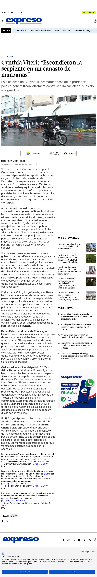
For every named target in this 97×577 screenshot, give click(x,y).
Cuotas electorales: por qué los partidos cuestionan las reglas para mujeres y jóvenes (68, 296)
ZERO (14, 516)
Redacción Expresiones (13, 161)
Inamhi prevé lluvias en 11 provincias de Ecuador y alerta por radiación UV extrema (77, 326)
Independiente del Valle (40, 30)
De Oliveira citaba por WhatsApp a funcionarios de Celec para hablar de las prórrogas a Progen (77, 355)
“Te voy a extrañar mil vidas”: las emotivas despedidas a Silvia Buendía (76, 336)
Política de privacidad (87, 552)
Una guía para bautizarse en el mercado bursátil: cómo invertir (69, 246)
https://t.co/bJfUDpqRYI (17, 483)
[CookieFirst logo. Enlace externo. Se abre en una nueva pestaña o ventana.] (3, 553)
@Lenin (47, 473)
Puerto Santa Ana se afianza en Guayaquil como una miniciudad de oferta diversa (69, 270)
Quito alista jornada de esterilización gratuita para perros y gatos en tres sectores (76, 345)
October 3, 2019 (40, 464)
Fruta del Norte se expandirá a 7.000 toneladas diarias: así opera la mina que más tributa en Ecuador (68, 283)
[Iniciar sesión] (95, 21)
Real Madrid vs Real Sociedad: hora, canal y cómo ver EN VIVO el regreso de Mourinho (68, 258)
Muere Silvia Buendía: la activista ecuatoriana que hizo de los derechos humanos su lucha (76, 316)
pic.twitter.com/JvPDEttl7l (13, 500)
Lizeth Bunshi (20, 30)
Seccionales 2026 (63, 30)
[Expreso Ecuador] (21, 542)
